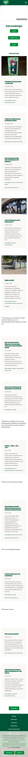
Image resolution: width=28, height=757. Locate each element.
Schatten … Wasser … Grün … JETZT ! (12, 446)
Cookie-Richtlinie (16, 747)
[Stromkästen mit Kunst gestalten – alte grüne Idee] (14, 66)
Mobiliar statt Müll (9, 280)
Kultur (14, 102)
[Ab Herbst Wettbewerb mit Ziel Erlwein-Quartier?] (14, 206)
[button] (26, 2)
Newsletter (14, 719)
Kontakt (14, 716)
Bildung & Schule (16, 368)
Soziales (6, 184)
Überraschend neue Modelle (12, 634)
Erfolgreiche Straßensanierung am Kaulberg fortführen (12, 120)
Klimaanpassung (14, 187)
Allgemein (10, 100)
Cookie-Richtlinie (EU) (14, 729)
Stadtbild (7, 306)
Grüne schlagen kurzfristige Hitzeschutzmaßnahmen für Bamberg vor (12, 159)
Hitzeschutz (7, 187)
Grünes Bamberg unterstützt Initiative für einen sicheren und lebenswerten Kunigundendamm (13, 508)
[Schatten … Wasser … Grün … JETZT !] (14, 430)
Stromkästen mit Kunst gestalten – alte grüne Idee (13, 82)
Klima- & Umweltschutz (18, 182)
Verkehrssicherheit (15, 537)
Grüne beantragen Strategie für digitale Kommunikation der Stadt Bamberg (13, 671)
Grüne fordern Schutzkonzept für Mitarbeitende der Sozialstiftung (13, 388)
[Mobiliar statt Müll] (14, 264)
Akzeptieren (9, 752)
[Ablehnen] (26, 744)
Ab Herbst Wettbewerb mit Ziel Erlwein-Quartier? (12, 221)
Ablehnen (19, 752)
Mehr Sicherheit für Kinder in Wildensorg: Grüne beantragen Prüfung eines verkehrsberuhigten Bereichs (13, 345)
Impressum (14, 722)
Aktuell (6, 100)
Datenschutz (14, 726)
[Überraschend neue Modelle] (14, 618)
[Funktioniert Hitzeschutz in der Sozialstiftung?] (14, 558)
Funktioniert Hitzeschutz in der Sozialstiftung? (12, 575)
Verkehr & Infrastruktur (18, 141)
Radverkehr (7, 537)
